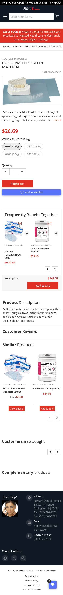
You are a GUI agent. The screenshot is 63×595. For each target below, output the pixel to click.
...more (56, 120)
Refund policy (31, 576)
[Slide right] (55, 269)
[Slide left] (47, 269)
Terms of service (31, 585)
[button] (5, 16)
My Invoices (9, 2)
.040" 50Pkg (12, 154)
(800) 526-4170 (43, 539)
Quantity (7, 165)
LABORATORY (20, 46)
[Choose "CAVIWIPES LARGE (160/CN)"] (49, 223)
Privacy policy (31, 580)
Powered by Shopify (46, 570)
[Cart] (57, 16)
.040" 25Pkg (33, 146)
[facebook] (5, 558)
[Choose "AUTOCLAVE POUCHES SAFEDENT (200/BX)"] (20, 223)
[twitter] (14, 558)
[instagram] (23, 558)
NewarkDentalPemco (25, 570)
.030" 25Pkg (12, 146)
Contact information (31, 589)
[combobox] (31, 16)
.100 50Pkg (32, 154)
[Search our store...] (50, 16)
